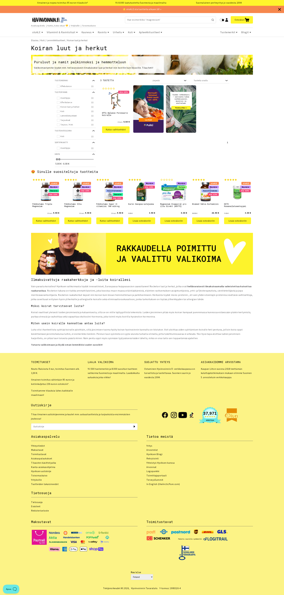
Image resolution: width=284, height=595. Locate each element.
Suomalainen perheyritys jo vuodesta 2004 (219, 2)
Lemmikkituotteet (56, 40)
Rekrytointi (152, 458)
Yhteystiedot (38, 445)
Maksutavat (37, 449)
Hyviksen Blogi (154, 454)
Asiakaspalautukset (41, 458)
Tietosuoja (37, 502)
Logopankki (152, 471)
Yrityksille (75, 25)
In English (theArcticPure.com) (163, 484)
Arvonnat (151, 467)
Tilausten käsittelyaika (43, 462)
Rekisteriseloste (40, 510)
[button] (242, 20)
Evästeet (36, 506)
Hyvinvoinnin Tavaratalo (144, 588)
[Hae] (212, 20)
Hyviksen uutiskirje (41, 471)
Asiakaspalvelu (38, 25)
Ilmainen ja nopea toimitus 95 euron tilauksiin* (62, 2)
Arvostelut (152, 449)
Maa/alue (136, 572)
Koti (42, 40)
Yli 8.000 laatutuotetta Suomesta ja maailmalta (140, 2)
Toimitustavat (38, 454)
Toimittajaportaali (156, 475)
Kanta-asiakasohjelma (43, 467)
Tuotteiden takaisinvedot (45, 484)
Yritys (149, 445)
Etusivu (34, 40)
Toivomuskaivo (89, 25)
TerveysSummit (154, 479)
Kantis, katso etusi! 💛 (57, 25)
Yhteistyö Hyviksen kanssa (160, 462)
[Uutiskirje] (134, 426)
